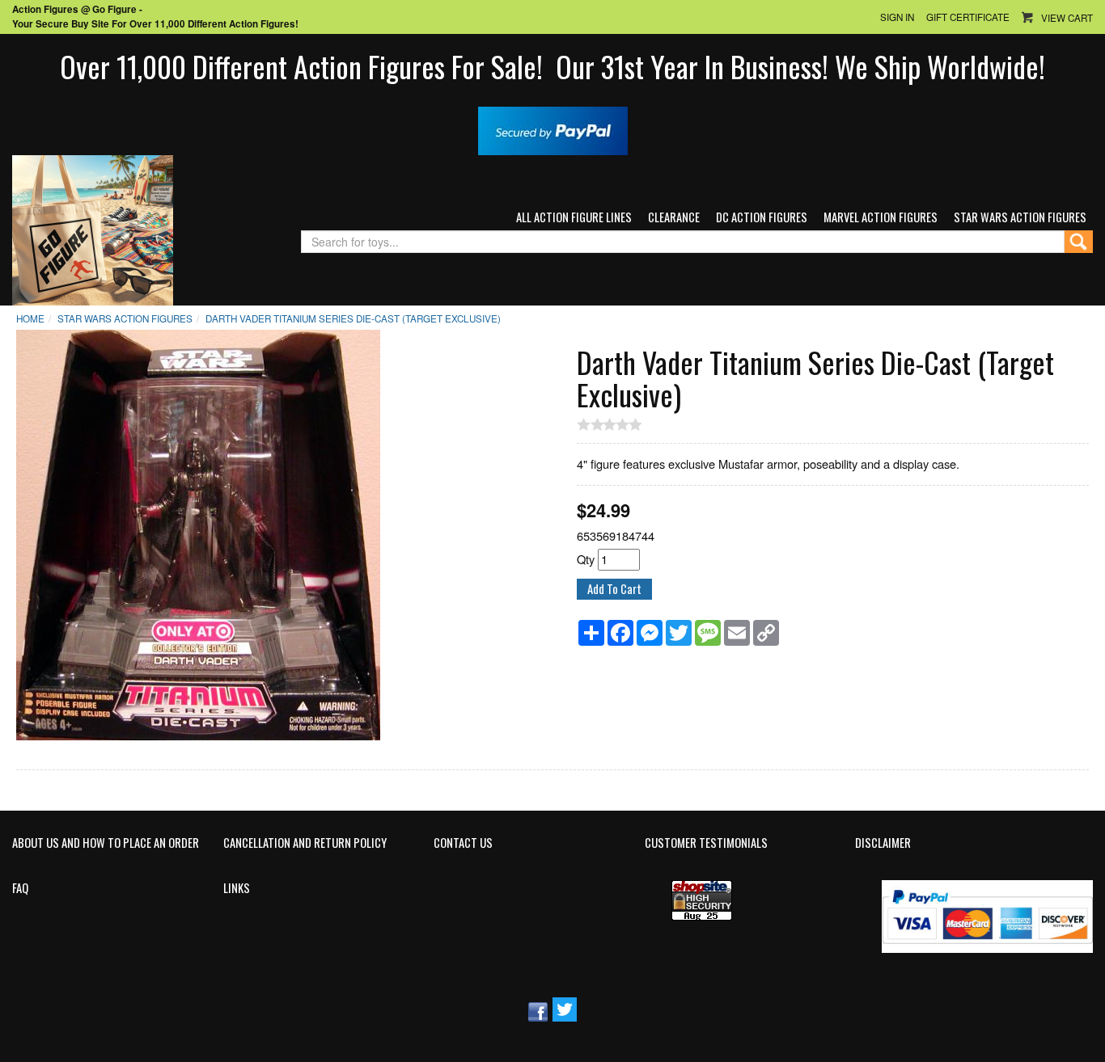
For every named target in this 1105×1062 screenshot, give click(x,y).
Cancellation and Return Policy (305, 843)
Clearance (674, 217)
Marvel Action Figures (880, 217)
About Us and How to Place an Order (105, 843)
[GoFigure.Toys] (92, 228)
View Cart (1067, 17)
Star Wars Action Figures (1020, 217)
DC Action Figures (761, 217)
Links (236, 888)
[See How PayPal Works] (553, 128)
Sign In (897, 17)
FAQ (20, 888)
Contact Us (463, 843)
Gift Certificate (968, 17)
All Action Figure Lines (574, 217)
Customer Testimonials (706, 843)
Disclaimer (883, 843)
